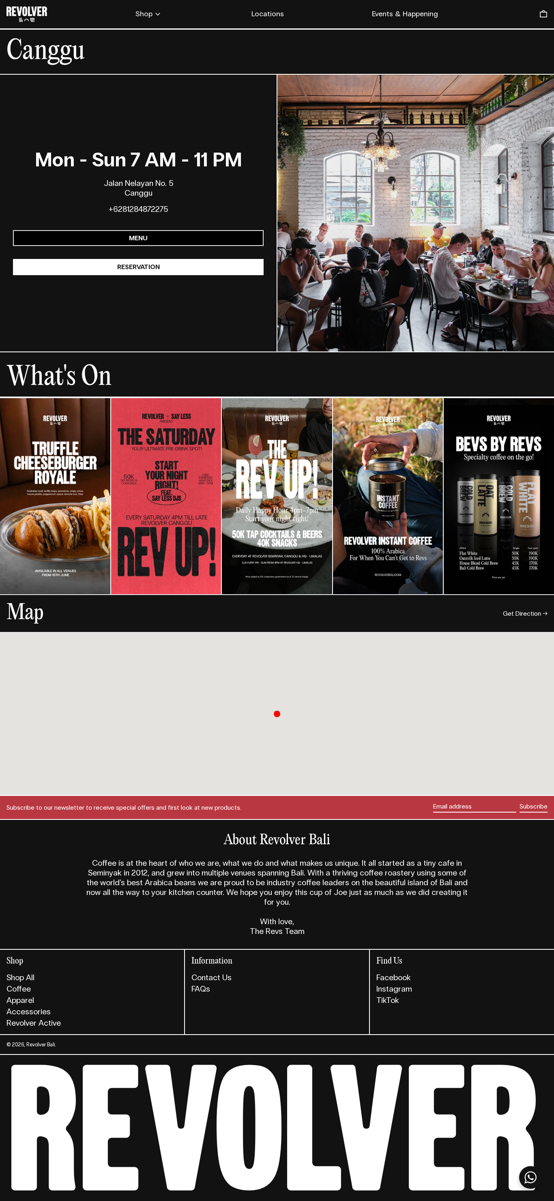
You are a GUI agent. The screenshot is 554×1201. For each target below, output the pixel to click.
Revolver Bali (40, 1044)
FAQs (200, 989)
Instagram (394, 989)
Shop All (20, 977)
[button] (543, 14)
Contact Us (211, 977)
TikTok (387, 1000)
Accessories (28, 1011)
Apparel (20, 1000)
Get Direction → (525, 613)
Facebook (393, 977)
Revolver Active (33, 1023)
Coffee (18, 989)
